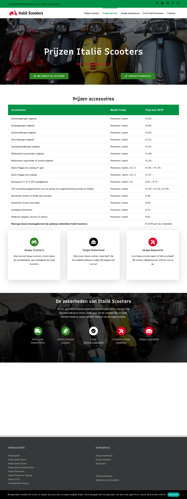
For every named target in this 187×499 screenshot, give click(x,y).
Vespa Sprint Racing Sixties (21, 467)
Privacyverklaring (104, 475)
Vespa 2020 (14, 479)
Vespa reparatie (103, 459)
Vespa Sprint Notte (17, 463)
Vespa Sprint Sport (17, 459)
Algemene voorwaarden (107, 479)
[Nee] (183, 494)
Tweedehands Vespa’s (18, 483)
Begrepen (173, 494)
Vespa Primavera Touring (20, 475)
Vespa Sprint (14, 455)
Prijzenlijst (101, 463)
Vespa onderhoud (104, 455)
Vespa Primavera (16, 471)
